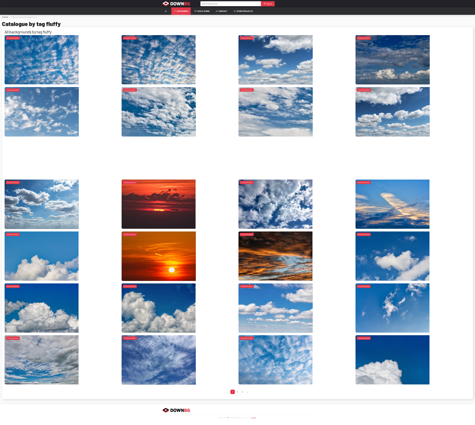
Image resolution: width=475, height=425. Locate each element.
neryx (253, 417)
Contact (223, 11)
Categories (182, 11)
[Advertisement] (79, 156)
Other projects (244, 11)
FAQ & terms (203, 11)
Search (269, 4)
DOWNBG (5, 17)
